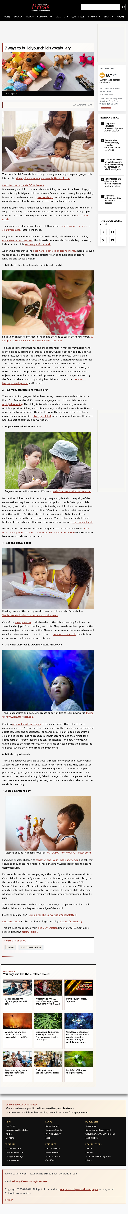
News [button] (29, 16)
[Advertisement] (111, 328)
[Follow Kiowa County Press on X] (103, 232)
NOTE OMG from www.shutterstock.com (69, 852)
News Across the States (17, 1129)
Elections (10, 1137)
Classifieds (78, 16)
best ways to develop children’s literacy (54, 250)
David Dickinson (11, 185)
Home (7, 16)
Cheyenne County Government (100, 1133)
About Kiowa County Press (98, 1156)
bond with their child (64, 634)
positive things (45, 197)
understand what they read (17, 240)
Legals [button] (108, 16)
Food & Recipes (52, 1148)
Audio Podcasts (52, 1156)
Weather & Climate (14, 1152)
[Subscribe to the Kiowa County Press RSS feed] (103, 240)
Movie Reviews (52, 1152)
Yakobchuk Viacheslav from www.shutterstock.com (30, 615)
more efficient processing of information (52, 532)
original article (30, 931)
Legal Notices (91, 1137)
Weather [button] (61, 16)
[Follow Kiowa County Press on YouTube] (112, 240)
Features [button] (93, 16)
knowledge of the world (38, 244)
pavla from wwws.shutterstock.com (71, 491)
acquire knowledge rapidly (26, 723)
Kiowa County (52, 1125)
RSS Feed (89, 1152)
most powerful (23, 622)
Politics (9, 1133)
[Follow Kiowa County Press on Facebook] (112, 232)
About (120, 16)
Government (91, 1125)
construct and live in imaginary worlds (57, 859)
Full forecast (105, 107)
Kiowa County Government (98, 1129)
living (10, 947)
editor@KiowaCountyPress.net (29, 1181)
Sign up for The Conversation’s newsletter (52, 914)
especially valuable (82, 521)
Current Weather (13, 1148)
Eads (47, 1137)
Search (88, 1148)
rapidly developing (12, 404)
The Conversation (48, 927)
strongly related (42, 415)
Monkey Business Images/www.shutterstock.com (43, 178)
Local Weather (12, 1160)
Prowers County (52, 1133)
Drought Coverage (14, 1156)
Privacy (88, 1160)
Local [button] (17, 16)
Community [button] (44, 16)
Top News (10, 1125)
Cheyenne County (53, 1129)
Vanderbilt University (32, 185)
